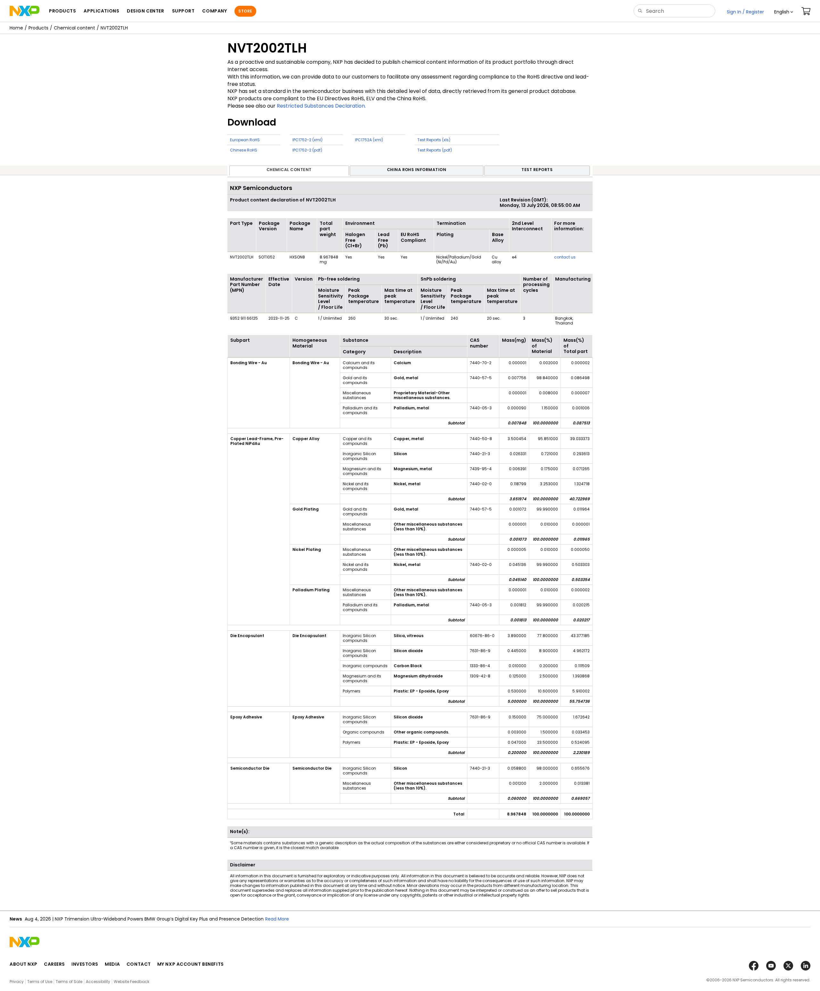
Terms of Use (39, 981)
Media (112, 964)
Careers (54, 964)
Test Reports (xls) (433, 140)
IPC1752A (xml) (369, 140)
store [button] (245, 11)
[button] (783, 11)
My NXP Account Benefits (190, 964)
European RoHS (245, 140)
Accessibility (98, 981)
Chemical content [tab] (289, 169)
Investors (84, 964)
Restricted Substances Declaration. (321, 106)
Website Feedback (131, 981)
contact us (565, 257)
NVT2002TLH (114, 28)
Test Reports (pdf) (434, 150)
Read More (277, 919)
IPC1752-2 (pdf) (307, 150)
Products (38, 28)
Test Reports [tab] (537, 169)
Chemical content (74, 28)
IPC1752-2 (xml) (307, 140)
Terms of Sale (69, 981)
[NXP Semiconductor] (24, 11)
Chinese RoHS (243, 150)
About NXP (23, 964)
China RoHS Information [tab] (417, 169)
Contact (139, 964)
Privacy (17, 981)
